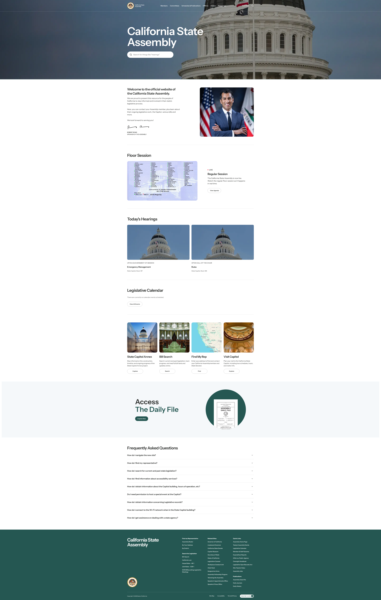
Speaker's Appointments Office (218, 581)
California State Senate (215, 548)
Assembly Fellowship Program (217, 574)
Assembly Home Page (240, 542)
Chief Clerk (211, 568)
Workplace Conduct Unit (216, 565)
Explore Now (142, 419)
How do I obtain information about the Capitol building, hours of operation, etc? (163, 486)
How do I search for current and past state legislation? (152, 471)
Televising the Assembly (215, 578)
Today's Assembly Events (241, 545)
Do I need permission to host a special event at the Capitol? (154, 494)
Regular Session (218, 174)
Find (199, 371)
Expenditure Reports (239, 555)
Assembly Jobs (238, 571)
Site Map (211, 596)
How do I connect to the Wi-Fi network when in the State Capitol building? (161, 510)
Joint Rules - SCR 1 (188, 567)
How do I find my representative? (142, 463)
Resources (222, 6)
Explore (135, 371)
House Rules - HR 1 (188, 563)
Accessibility (221, 596)
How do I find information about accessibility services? (152, 479)
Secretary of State (213, 555)
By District (185, 548)
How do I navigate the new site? (141, 455)
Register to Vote (246, 596)
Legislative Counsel (214, 561)
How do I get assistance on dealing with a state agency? (152, 518)
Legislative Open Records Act (242, 565)
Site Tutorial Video (239, 568)
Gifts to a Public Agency (241, 558)
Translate (245, 6)
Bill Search (185, 557)
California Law (186, 560)
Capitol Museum (213, 551)
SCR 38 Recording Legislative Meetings (191, 571)
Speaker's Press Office (215, 584)
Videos (213, 6)
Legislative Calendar (239, 548)
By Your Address (187, 545)
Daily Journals (237, 583)
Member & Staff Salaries (241, 551)
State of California (213, 558)
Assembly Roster (187, 542)
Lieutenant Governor (214, 545)
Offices (205, 6)
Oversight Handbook (239, 561)
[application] (162, 181)
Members (164, 6)
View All (132, 304)
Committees (174, 6)
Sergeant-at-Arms (213, 571)
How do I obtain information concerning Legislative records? (155, 502)
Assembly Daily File (239, 580)
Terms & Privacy (232, 596)
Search (167, 371)
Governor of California (215, 542)
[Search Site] (252, 6)
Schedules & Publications (191, 6)
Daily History (237, 586)
